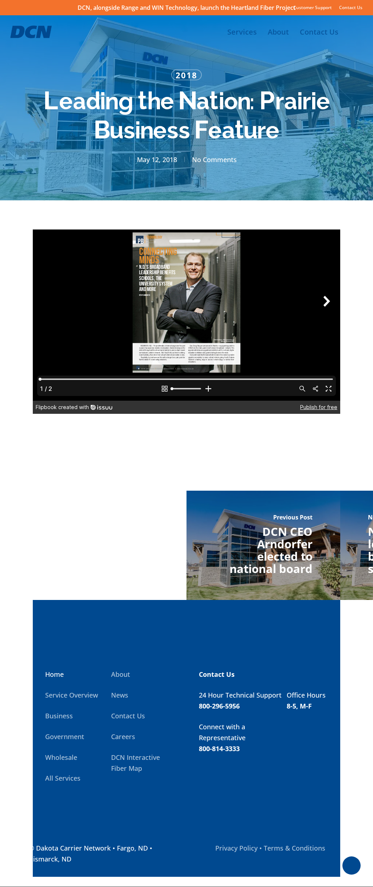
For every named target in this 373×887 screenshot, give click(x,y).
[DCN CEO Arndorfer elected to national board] (263, 545)
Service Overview (71, 695)
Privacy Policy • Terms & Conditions (270, 848)
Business (59, 715)
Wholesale (61, 757)
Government (64, 736)
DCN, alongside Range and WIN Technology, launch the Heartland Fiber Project (186, 8)
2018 (186, 75)
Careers (123, 736)
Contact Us (128, 715)
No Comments (214, 159)
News (119, 695)
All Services (63, 778)
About (120, 674)
